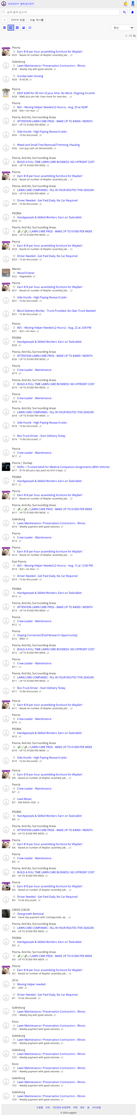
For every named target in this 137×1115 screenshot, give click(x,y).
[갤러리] (23, 27)
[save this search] (132, 12)
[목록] (4, 27)
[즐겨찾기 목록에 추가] (14, 51)
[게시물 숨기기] (72, 55)
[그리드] (17, 27)
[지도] (30, 27)
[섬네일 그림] (11, 27)
